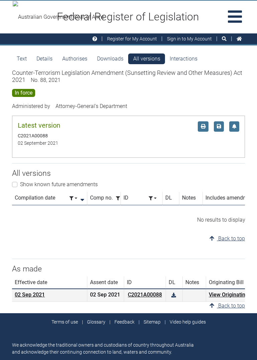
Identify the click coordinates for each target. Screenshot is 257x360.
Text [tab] (22, 58)
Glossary (96, 322)
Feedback (124, 322)
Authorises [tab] (74, 58)
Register (132, 38)
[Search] (224, 38)
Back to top (231, 238)
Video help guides (188, 322)
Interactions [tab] (183, 58)
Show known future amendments (59, 184)
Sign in (189, 38)
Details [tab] (44, 58)
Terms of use (65, 322)
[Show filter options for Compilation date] (73, 198)
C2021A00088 (145, 294)
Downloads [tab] (110, 58)
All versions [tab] (146, 58)
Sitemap (152, 322)
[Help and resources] (94, 38)
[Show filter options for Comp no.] (120, 198)
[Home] (239, 38)
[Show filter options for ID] (153, 198)
